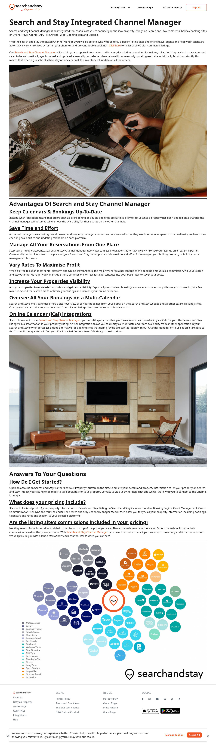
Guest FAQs (19, 710)
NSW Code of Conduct (67, 712)
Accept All (194, 734)
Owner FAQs (19, 706)
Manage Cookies (174, 734)
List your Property (22, 701)
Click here (115, 45)
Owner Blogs (110, 703)
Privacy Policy (63, 698)
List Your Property (172, 7)
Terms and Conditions (67, 703)
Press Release (110, 707)
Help (15, 719)
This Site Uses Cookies (67, 707)
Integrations (19, 715)
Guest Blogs (109, 712)
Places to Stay (110, 698)
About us (18, 697)
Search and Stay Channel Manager (35, 52)
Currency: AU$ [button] (117, 7)
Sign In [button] (196, 7)
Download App (145, 7)
